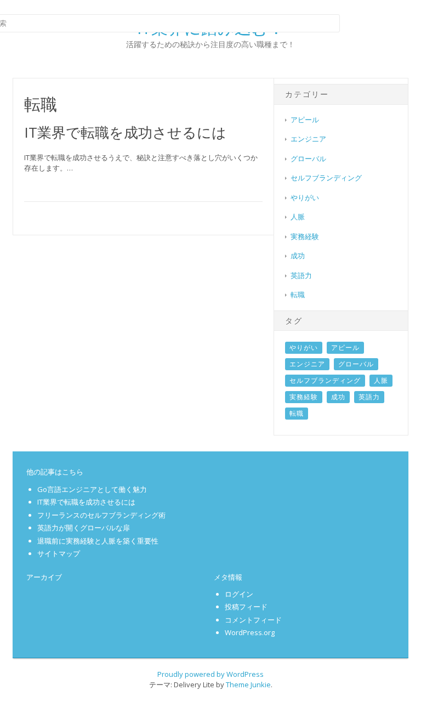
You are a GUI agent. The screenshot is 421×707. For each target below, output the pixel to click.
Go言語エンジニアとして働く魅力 (92, 489)
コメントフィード (253, 620)
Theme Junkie (248, 684)
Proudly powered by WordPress (210, 674)
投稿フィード (246, 607)
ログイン (239, 594)
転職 (298, 294)
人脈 (298, 217)
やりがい (305, 197)
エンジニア (308, 139)
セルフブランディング (326, 178)
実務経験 (305, 236)
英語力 (301, 275)
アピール (305, 120)
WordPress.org (250, 632)
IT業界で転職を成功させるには (125, 132)
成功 (298, 256)
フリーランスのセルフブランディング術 (101, 515)
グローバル (308, 158)
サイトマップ (58, 553)
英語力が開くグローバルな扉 (83, 528)
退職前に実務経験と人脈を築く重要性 (97, 541)
